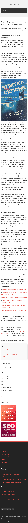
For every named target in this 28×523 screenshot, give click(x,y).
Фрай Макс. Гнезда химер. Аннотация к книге (14, 289)
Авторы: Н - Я (5, 456)
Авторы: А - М (5, 454)
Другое (3, 464)
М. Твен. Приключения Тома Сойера (11, 482)
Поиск (3, 459)
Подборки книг (5, 397)
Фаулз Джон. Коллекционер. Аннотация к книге (14, 297)
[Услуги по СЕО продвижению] (8, 429)
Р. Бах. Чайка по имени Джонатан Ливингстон (14, 479)
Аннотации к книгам (15, 516)
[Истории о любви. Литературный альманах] (8, 412)
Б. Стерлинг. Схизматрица (8, 491)
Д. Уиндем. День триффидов (9, 494)
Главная (4, 451)
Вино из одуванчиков (7, 376)
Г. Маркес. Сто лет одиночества (10, 474)
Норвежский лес (6, 384)
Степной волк (5, 381)
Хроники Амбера (6, 387)
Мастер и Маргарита (7, 367)
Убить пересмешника (7, 373)
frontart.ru (14, 4)
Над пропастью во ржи (8, 370)
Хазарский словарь (7, 390)
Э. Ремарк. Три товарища (8, 476)
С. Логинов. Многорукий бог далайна (11, 499)
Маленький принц (6, 378)
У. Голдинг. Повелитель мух (9, 496)
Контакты (4, 462)
